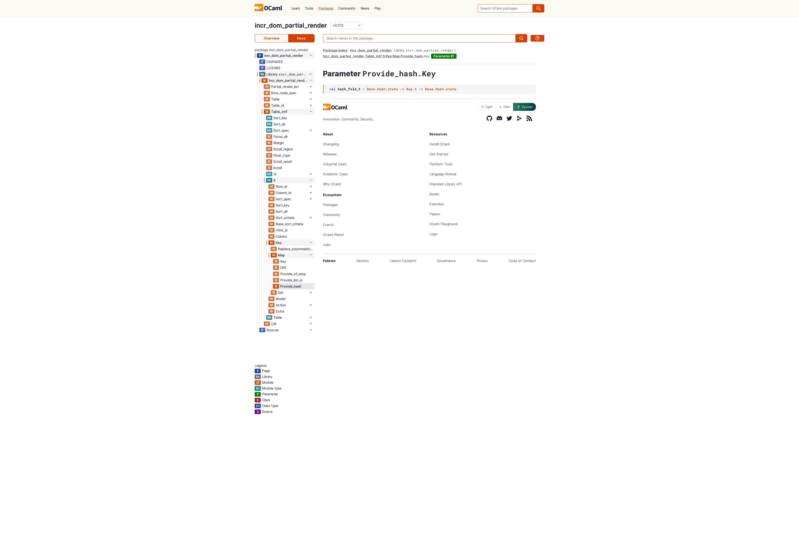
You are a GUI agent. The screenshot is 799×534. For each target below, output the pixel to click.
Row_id (281, 186)
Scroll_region (283, 149)
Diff (283, 268)
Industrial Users (335, 164)
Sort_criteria (285, 218)
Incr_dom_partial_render (288, 80)
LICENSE (273, 68)
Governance (446, 261)
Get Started (438, 154)
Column (281, 236)
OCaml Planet (333, 235)
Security (362, 261)
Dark (507, 107)
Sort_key (280, 118)
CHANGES (275, 62)
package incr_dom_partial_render (281, 50)
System (527, 107)
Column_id (283, 193)
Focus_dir (280, 137)
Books (434, 194)
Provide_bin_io (291, 280)
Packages (325, 8)
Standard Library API (445, 184)
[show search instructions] (537, 38)
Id (275, 174)
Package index (335, 50)
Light (489, 107)
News (365, 8)
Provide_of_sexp (293, 274)
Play (377, 8)
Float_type (281, 155)
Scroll (277, 168)
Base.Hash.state (382, 89)
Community (347, 8)
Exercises (436, 204)
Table (275, 99)
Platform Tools (441, 164)
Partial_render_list (285, 87)
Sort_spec (281, 130)
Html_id (282, 230)
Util (273, 324)
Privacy (482, 261)
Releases (330, 154)
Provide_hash (290, 286)
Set (280, 292)
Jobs (327, 245)
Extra (280, 311)
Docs (301, 38)
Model (280, 299)
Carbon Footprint (403, 261)
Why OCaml (332, 184)
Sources (273, 330)
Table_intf (279, 112)
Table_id (277, 105)
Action (281, 305)
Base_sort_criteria (289, 224)
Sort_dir (279, 124)
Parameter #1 (444, 56)
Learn (295, 8)
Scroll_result (282, 161)
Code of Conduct (522, 261)
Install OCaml (439, 144)
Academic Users (335, 174)
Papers (434, 214)
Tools (309, 8)
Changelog (331, 144)
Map (281, 255)
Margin (278, 143)
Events (328, 225)
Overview (271, 38)
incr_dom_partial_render (291, 25)
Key (279, 243)
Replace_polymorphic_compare (296, 249)
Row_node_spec (284, 93)
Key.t (411, 89)
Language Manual (442, 174)
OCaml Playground (443, 224)
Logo (433, 234)
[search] (538, 8)
